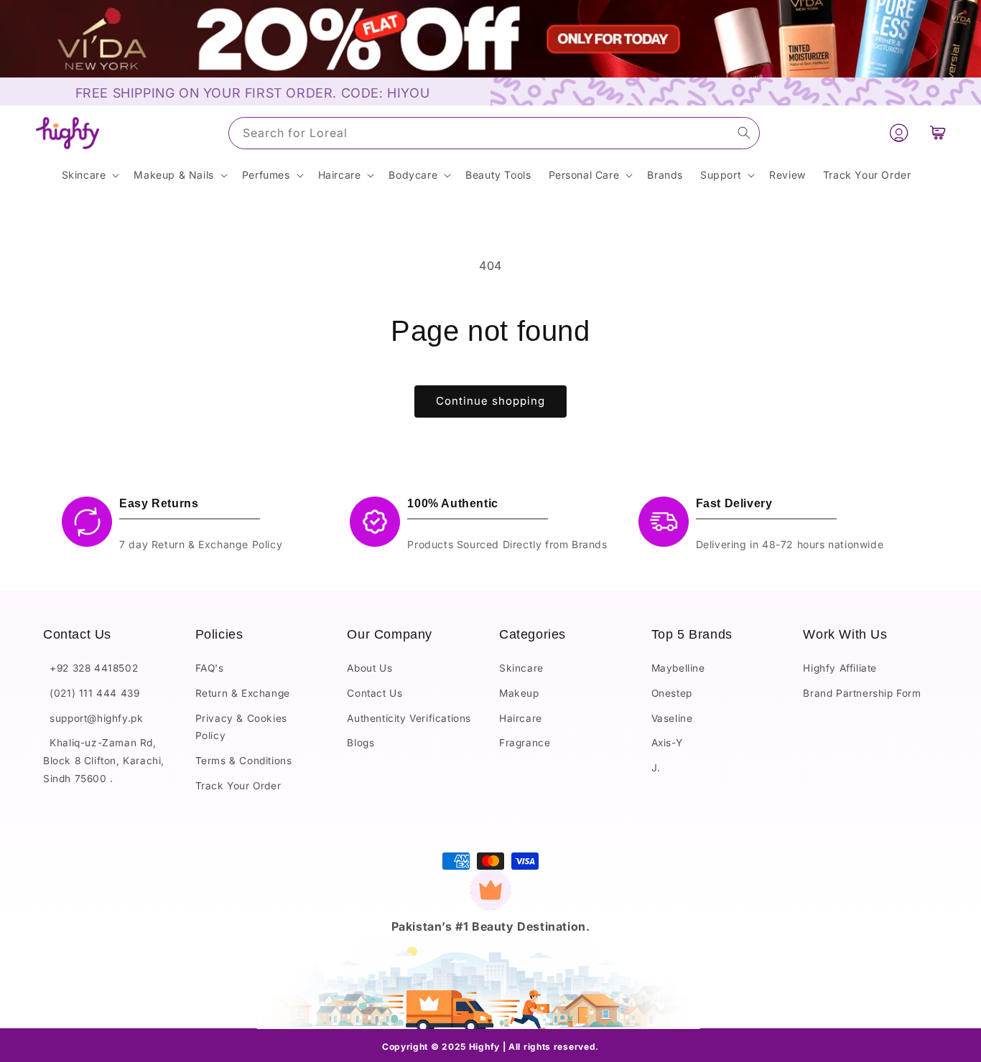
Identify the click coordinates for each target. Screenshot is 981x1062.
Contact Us (374, 694)
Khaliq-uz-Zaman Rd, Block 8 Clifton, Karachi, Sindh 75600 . (103, 761)
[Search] (744, 133)
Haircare (520, 718)
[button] (938, 133)
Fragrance (524, 743)
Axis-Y (667, 743)
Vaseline (672, 718)
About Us (369, 669)
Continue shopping (490, 401)
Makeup (519, 694)
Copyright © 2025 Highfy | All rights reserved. (490, 1046)
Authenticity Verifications (409, 718)
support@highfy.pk (93, 718)
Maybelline (678, 669)
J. (656, 768)
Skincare (521, 669)
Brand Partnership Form (862, 694)
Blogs (360, 743)
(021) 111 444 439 (91, 694)
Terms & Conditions (243, 760)
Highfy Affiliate (840, 669)
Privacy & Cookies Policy (241, 727)
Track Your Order (238, 785)
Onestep (671, 694)
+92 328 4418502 (90, 669)
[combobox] (494, 133)
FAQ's (209, 669)
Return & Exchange (242, 694)
